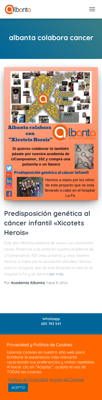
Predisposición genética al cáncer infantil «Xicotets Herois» (47, 223)
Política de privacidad (28, 379)
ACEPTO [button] (18, 387)
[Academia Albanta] (20, 9)
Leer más (55, 273)
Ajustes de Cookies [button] (67, 379)
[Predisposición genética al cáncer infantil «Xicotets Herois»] (51, 133)
